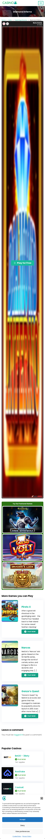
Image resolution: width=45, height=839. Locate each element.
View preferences (22, 831)
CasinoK (19, 787)
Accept (22, 819)
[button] (42, 798)
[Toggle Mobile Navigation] (40, 3)
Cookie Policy (17, 836)
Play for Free (24, 263)
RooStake (20, 771)
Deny (22, 825)
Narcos (26, 647)
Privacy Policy (26, 836)
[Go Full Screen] (7, 23)
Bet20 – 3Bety (22, 755)
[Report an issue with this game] (4, 23)
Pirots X (26, 607)
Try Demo (22, 519)
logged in (18, 734)
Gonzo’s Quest (30, 691)
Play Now (31, 632)
